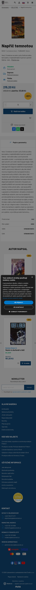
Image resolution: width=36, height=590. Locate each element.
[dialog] (18, 295)
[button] (18, 312)
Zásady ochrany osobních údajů (12, 298)
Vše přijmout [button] (18, 302)
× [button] (32, 277)
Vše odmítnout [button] (18, 307)
